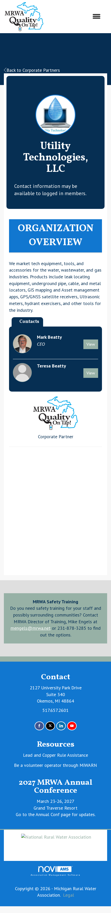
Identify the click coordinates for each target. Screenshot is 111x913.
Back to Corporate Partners (33, 70)
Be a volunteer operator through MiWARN (55, 765)
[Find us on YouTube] (72, 726)
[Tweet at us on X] (50, 726)
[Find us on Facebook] (39, 726)
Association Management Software (55, 875)
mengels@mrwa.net (31, 628)
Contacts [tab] (29, 322)
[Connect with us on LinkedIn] (61, 726)
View (90, 344)
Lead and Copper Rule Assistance (55, 755)
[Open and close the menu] (75, 17)
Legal (68, 895)
